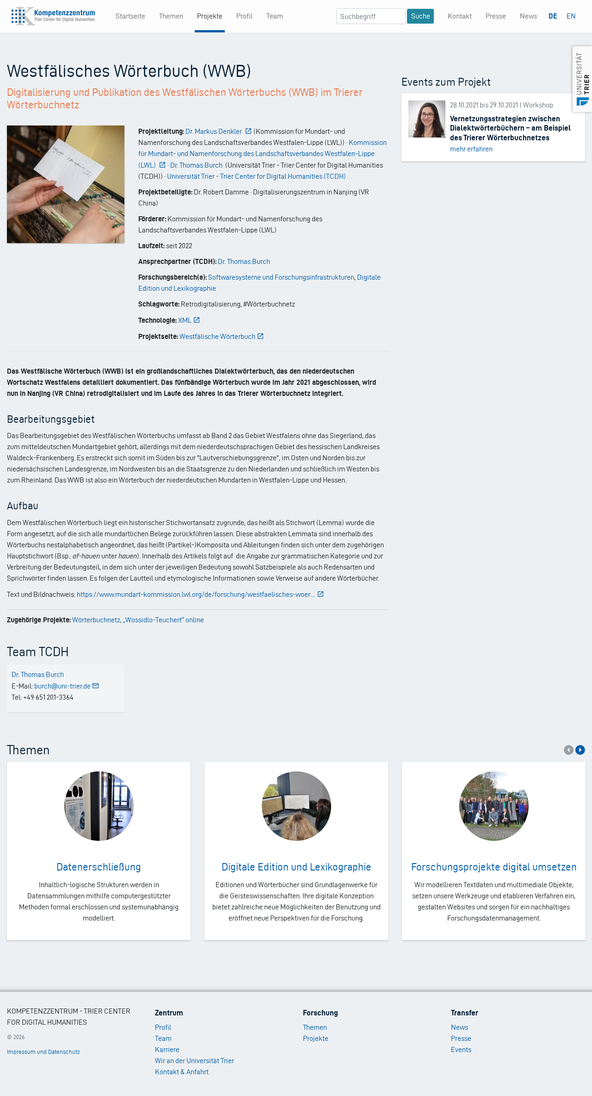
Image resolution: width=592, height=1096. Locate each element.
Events (461, 1049)
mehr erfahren (471, 149)
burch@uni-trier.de (62, 686)
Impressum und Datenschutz (43, 1052)
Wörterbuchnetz (96, 620)
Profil (244, 16)
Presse (496, 16)
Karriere (167, 1049)
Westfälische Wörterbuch (217, 336)
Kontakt (460, 16)
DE (553, 16)
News (528, 16)
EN (571, 16)
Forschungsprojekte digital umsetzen (494, 866)
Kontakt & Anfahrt (182, 1072)
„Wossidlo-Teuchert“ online (163, 620)
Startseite (130, 16)
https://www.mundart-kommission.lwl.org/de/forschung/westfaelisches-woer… (196, 594)
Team (274, 16)
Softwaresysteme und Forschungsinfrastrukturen (281, 277)
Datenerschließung (98, 866)
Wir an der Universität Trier (194, 1061)
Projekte (209, 16)
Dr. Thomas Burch (244, 261)
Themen (171, 16)
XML (184, 320)
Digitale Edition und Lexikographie (296, 866)
